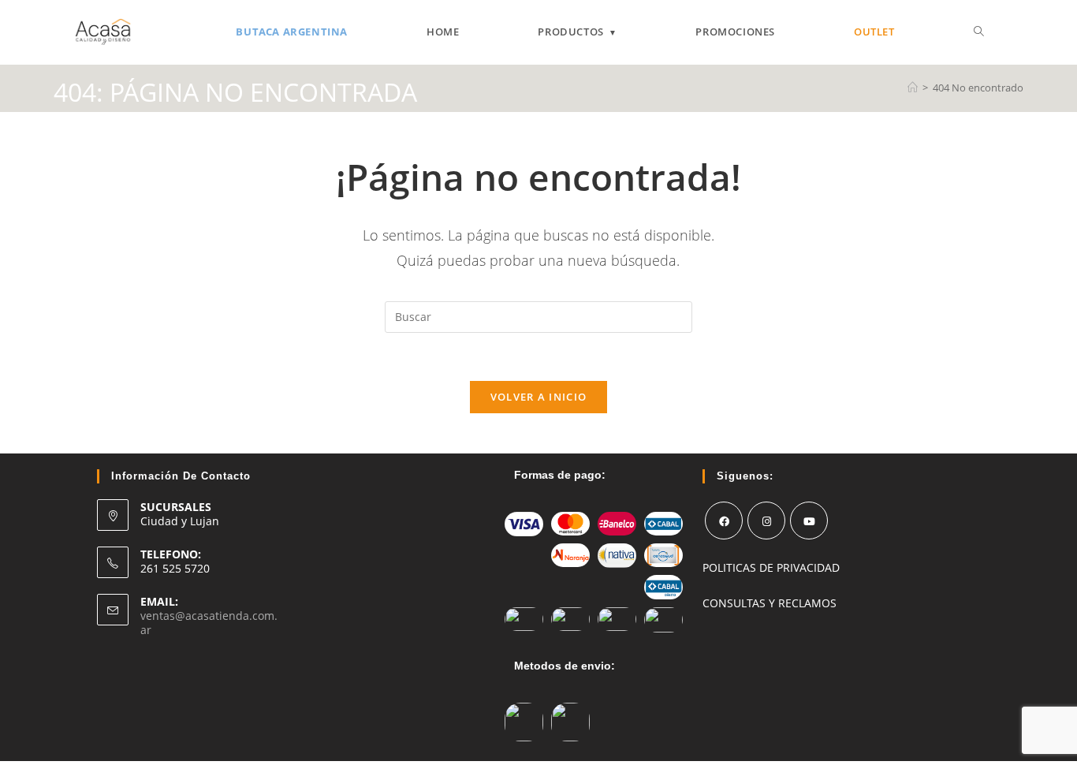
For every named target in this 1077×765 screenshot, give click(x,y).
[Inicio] (912, 87)
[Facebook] (724, 520)
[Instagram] (766, 520)
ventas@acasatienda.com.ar (209, 622)
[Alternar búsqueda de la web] (978, 31)
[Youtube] (809, 520)
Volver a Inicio (538, 397)
